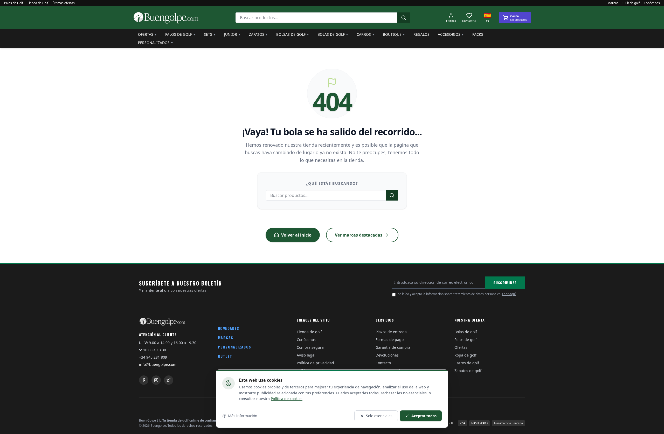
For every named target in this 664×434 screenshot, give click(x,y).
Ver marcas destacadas (358, 235)
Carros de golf (466, 362)
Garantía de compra (393, 347)
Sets (210, 34)
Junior (232, 34)
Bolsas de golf (292, 34)
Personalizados (155, 42)
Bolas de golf (332, 34)
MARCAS (225, 337)
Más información (242, 415)
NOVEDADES (228, 328)
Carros (366, 34)
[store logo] (166, 17)
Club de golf (631, 3)
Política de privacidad (315, 362)
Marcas (612, 3)
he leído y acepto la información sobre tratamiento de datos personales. (457, 294)
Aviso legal (306, 355)
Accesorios (451, 34)
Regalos (421, 34)
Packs (477, 34)
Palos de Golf (13, 3)
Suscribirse (505, 282)
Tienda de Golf (37, 3)
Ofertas (147, 34)
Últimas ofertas (63, 3)
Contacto (383, 362)
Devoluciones (387, 355)
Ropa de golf (465, 355)
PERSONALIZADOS (234, 347)
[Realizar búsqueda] (403, 17)
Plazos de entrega (391, 331)
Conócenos (652, 3)
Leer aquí (509, 294)
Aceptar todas (424, 415)
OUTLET (225, 356)
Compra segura (310, 347)
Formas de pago (390, 339)
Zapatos (258, 34)
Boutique (394, 34)
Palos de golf (180, 34)
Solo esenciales (379, 415)
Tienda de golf (309, 331)
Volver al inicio (296, 235)
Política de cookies (286, 398)
